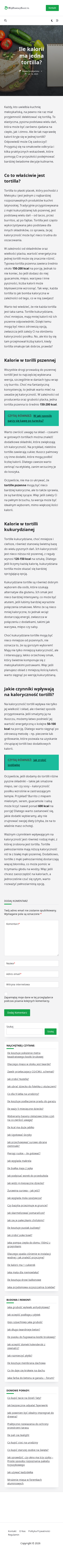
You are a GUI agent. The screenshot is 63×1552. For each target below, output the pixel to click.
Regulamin (13, 1534)
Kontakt (52, 7)
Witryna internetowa (18, 984)
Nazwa (10, 963)
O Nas (22, 1531)
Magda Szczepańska (30, 71)
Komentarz (13, 924)
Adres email (13, 974)
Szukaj (9, 1026)
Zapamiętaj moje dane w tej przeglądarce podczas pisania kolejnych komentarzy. (28, 999)
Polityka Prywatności (39, 1531)
